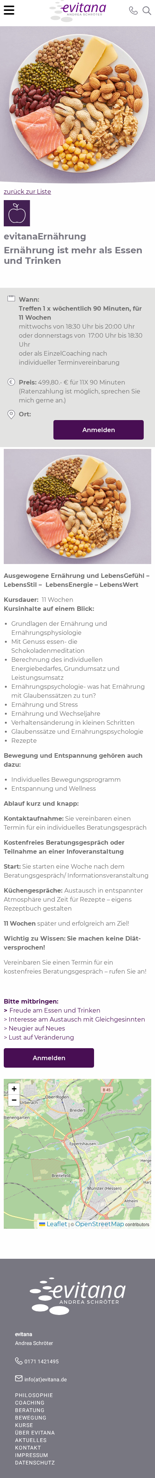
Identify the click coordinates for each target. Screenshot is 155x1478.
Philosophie (34, 1395)
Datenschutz (35, 1463)
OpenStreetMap (99, 1224)
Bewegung (31, 1418)
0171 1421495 (41, 1362)
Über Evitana (35, 1433)
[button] (14, 1089)
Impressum (31, 1455)
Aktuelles (31, 1440)
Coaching (30, 1403)
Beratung (30, 1410)
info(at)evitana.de (45, 1380)
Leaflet (56, 1224)
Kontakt (28, 1448)
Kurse (24, 1425)
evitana (77, 13)
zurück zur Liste (27, 191)
